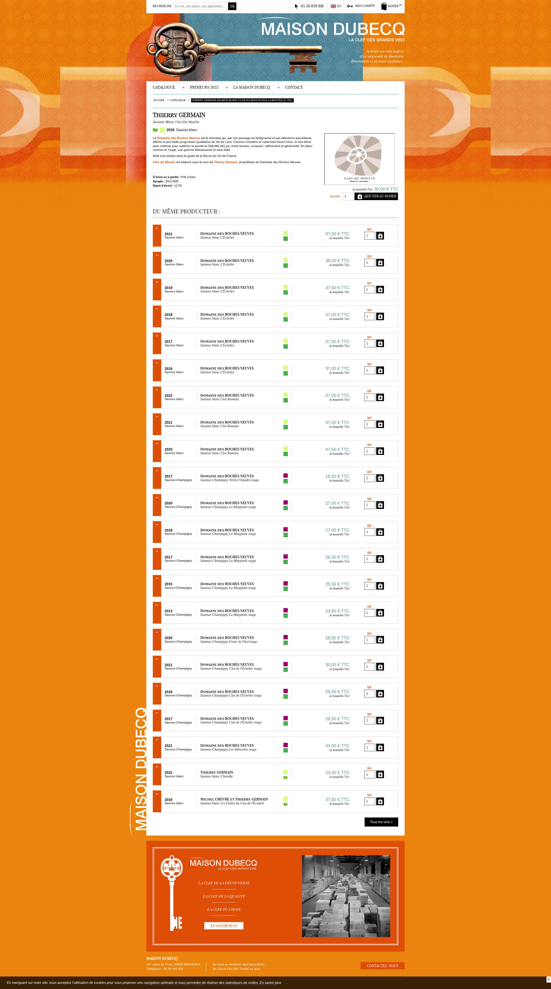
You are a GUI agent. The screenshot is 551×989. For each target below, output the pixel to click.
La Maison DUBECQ (251, 87)
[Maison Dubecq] (331, 29)
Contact (294, 87)
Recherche (162, 6)
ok (232, 6)
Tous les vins (380, 822)
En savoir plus (270, 982)
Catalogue (164, 87)
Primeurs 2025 (204, 87)
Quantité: (335, 196)
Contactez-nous (382, 966)
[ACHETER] (380, 236)
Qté (369, 229)
